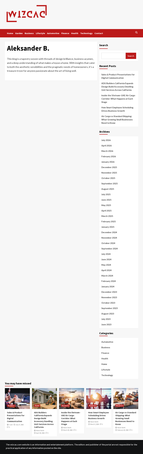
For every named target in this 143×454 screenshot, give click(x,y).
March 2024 (107, 275)
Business (29, 33)
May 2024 (106, 265)
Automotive (53, 33)
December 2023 (109, 292)
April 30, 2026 (40, 433)
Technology (86, 33)
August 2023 (107, 313)
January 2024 (107, 286)
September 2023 (109, 308)
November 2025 (109, 172)
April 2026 (106, 145)
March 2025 (107, 216)
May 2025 (106, 205)
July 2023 (106, 319)
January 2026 (107, 162)
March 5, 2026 (94, 424)
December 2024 (109, 232)
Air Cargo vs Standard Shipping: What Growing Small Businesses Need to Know (117, 119)
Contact (99, 33)
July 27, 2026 (19, 425)
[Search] (136, 32)
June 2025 (106, 200)
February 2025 (108, 221)
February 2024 (108, 281)
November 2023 (109, 297)
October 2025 (108, 178)
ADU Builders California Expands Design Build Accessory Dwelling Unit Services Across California (117, 86)
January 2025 (107, 227)
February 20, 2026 (122, 430)
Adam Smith (40, 430)
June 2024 (106, 259)
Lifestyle (40, 33)
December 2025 (109, 167)
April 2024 (106, 270)
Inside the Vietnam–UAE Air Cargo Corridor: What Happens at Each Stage (118, 98)
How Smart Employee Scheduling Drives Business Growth (117, 109)
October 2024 (108, 243)
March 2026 (107, 151)
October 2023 (108, 303)
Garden (19, 33)
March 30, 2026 (67, 430)
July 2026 (106, 140)
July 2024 (106, 254)
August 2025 (107, 189)
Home (10, 33)
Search (103, 45)
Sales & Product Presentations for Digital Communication (118, 76)
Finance (65, 33)
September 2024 (109, 248)
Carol (11, 425)
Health (74, 33)
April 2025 (106, 210)
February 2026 (108, 156)
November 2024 (109, 237)
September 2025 (109, 183)
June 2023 (106, 324)
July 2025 (106, 194)
